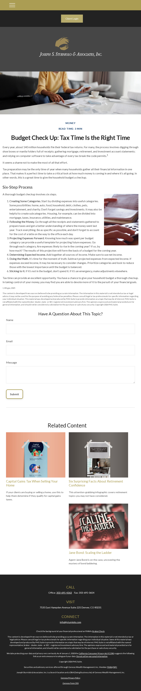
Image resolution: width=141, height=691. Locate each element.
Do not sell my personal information (91, 656)
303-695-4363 (64, 592)
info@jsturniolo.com (70, 622)
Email (9, 341)
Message (11, 362)
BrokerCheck (98, 631)
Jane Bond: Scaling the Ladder (90, 553)
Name (9, 319)
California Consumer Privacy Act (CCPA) (96, 653)
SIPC (115, 667)
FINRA (109, 667)
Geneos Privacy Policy (70, 678)
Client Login (72, 18)
